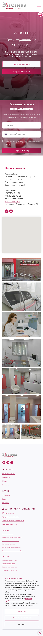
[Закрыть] (40, 633)
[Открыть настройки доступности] (40, 14)
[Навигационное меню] (39, 6)
